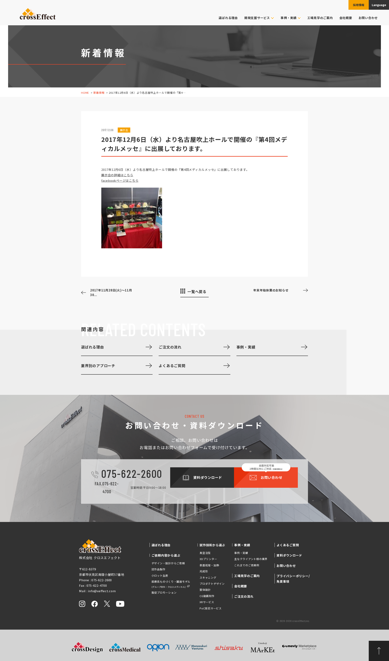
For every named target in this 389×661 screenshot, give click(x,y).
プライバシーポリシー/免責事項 (293, 578)
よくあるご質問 (172, 365)
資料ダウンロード (289, 555)
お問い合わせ (368, 18)
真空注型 (205, 553)
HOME (85, 93)
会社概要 (345, 18)
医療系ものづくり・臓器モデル (171, 584)
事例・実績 (245, 347)
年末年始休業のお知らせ (270, 290)
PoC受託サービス (211, 608)
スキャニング (208, 577)
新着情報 (99, 93)
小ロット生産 (160, 575)
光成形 (204, 571)
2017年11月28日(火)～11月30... (111, 292)
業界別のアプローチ (98, 365)
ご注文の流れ (170, 347)
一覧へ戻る (196, 291)
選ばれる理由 (228, 18)
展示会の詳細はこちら (117, 175)
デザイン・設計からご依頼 (168, 563)
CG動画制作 (207, 596)
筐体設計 (205, 590)
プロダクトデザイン (212, 584)
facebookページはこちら (119, 180)
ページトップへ (379, 651)
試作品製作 (159, 569)
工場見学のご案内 (320, 18)
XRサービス (207, 602)
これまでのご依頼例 (246, 565)
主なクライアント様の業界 (250, 559)
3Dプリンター (208, 559)
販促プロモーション (164, 592)
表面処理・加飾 (209, 565)
